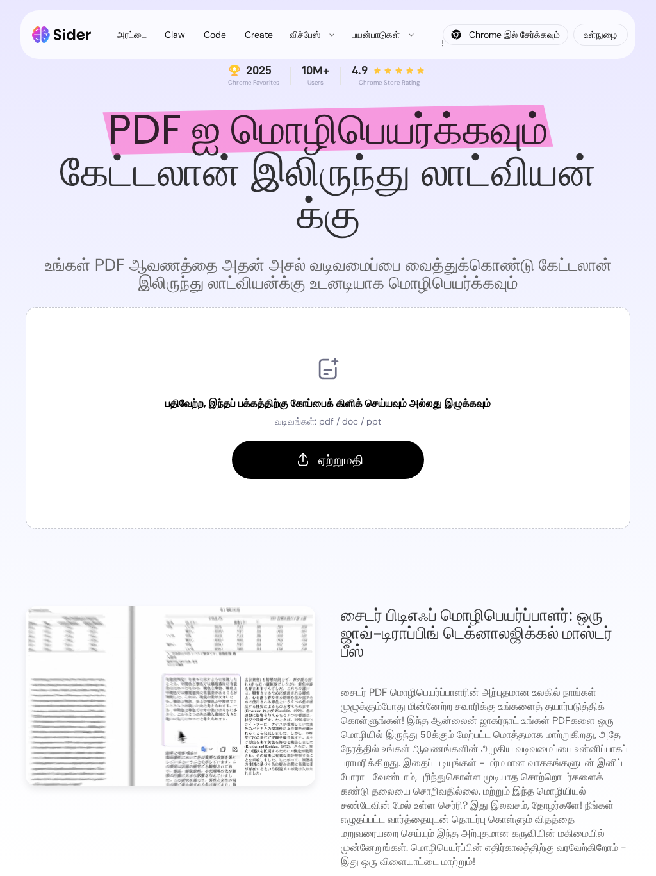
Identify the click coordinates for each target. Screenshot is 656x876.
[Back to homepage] (61, 34)
